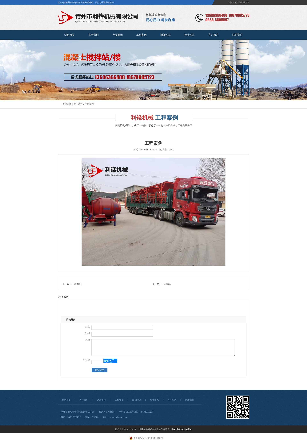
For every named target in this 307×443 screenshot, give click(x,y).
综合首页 (69, 34)
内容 (87, 340)
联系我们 (237, 34)
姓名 (87, 326)
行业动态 (189, 34)
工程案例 (141, 34)
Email (87, 333)
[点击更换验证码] (110, 361)
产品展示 (117, 34)
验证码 (86, 360)
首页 (80, 104)
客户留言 (213, 34)
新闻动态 (165, 34)
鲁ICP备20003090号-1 (182, 429)
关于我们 (93, 34)
